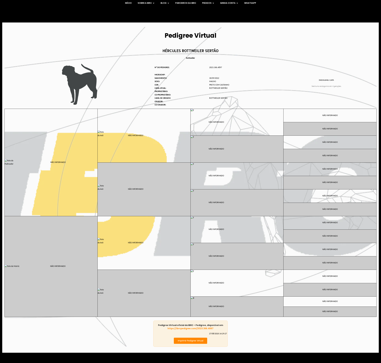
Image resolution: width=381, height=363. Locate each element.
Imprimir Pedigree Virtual (190, 340)
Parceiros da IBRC (185, 2)
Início (128, 2)
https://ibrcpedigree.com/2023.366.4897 (190, 328)
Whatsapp (250, 2)
